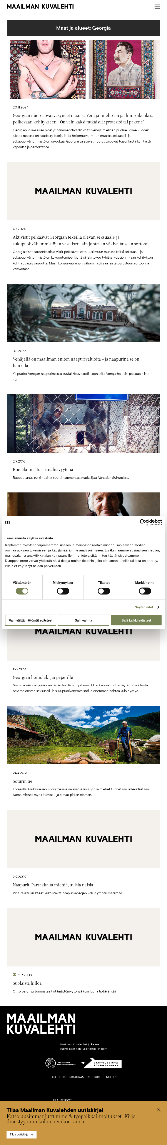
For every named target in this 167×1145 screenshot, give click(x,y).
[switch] (63, 591)
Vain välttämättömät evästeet (30, 620)
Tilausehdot (62, 1100)
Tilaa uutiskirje (19, 1134)
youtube (94, 1077)
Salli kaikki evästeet (136, 620)
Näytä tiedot (144, 607)
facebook (57, 1077)
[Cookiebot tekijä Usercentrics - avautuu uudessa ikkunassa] (143, 522)
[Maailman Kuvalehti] (41, 1033)
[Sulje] (158, 1110)
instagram (77, 1077)
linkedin (110, 1077)
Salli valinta (83, 620)
